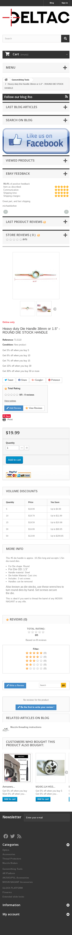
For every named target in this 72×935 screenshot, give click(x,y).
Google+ (38, 380)
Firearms (7, 892)
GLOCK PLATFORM (13, 888)
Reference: (8, 340)
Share (23, 380)
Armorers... (9, 786)
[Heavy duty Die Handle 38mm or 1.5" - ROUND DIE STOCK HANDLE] (27, 308)
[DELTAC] (36, 17)
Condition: (8, 344)
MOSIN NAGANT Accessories (18, 882)
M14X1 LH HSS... (45, 786)
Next (54, 309)
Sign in (65, 3)
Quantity (10, 443)
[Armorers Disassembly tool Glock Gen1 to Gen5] (17, 768)
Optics (6, 850)
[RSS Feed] (44, 222)
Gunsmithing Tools (12, 869)
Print (10, 419)
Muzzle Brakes (10, 863)
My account (11, 914)
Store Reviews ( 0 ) (20, 235)
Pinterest (55, 380)
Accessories (9, 854)
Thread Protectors (12, 859)
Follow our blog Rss (18, 97)
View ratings (10, 401)
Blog (52, 3)
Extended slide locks (13, 896)
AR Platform (9, 873)
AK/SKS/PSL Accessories (16, 877)
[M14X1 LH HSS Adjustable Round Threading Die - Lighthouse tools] (50, 768)
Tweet (10, 380)
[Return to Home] (6, 80)
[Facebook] (36, 141)
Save (8, 416)
